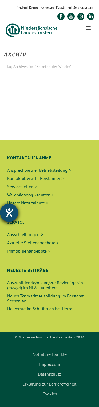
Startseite (30, 81)
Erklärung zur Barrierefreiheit (49, 384)
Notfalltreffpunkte (49, 354)
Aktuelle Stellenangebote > (33, 242)
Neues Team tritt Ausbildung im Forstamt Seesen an (45, 298)
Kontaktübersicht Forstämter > (35, 178)
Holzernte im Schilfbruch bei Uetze (39, 308)
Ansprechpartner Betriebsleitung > (39, 170)
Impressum (49, 364)
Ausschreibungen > (25, 234)
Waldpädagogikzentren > (30, 195)
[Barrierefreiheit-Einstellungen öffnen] (9, 213)
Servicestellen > (22, 186)
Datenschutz (49, 374)
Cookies (49, 394)
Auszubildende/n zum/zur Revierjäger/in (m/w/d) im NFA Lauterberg (45, 285)
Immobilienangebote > (28, 251)
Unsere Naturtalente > (27, 203)
